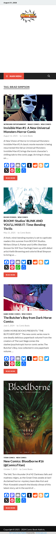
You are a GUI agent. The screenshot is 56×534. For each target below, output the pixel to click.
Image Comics (33, 124)
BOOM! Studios (10, 217)
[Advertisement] (28, 51)
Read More (9, 177)
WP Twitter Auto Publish (17, 533)
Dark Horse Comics (12, 314)
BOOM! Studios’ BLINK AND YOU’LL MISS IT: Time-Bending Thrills (24, 224)
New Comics (46, 124)
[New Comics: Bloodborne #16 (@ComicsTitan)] (28, 418)
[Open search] (49, 76)
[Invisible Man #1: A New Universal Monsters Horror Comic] (28, 108)
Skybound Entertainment (15, 124)
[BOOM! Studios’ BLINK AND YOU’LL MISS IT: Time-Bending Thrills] (28, 201)
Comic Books (27, 136)
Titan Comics (9, 457)
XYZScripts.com (41, 533)
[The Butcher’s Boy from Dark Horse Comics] (28, 298)
